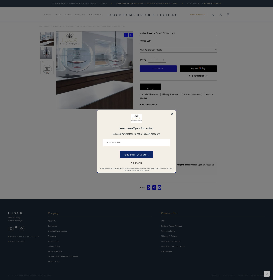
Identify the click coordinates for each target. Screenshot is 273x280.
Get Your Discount (136, 154)
